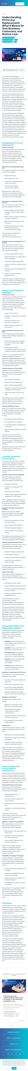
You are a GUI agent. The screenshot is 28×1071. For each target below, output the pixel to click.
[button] (4, 70)
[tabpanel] (14, 1000)
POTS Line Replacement (7, 41)
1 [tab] (11, 1026)
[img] (20, 70)
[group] (14, 70)
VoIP (15, 41)
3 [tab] (16, 1026)
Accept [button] (14, 1068)
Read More (22, 1020)
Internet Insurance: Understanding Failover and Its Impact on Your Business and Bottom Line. (13, 998)
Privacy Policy (22, 1065)
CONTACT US (13, 1044)
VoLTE (16, 39)
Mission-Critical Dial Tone (8, 39)
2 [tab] (13, 1026)
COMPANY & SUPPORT (13, 1032)
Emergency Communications (8, 37)
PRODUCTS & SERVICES (13, 1038)
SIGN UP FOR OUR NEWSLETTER (13, 1049)
